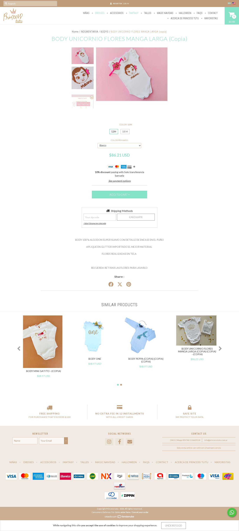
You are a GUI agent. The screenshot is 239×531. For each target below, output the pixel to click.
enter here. (126, 512)
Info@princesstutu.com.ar (216, 440)
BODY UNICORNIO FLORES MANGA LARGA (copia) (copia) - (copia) (197, 351)
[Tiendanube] (119, 517)
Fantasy (133, 13)
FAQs (199, 13)
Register (117, 3)
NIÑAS (86, 13)
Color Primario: (119, 140)
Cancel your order (140, 512)
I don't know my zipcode (95, 223)
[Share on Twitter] (119, 284)
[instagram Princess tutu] (109, 442)
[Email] (130, 442)
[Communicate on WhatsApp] (231, 512)
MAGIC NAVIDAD (164, 13)
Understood (173, 525)
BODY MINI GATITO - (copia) (43, 371)
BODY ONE (95, 358)
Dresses (99, 13)
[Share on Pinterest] (128, 284)
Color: (126, 124)
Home (75, 31)
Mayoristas (211, 18)
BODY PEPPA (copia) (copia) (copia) (145, 360)
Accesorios (117, 13)
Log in (126, 3)
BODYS (105, 31)
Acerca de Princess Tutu (184, 18)
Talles (147, 13)
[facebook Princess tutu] (119, 442)
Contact (213, 13)
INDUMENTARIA (89, 31)
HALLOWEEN (184, 13)
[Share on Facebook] (110, 284)
